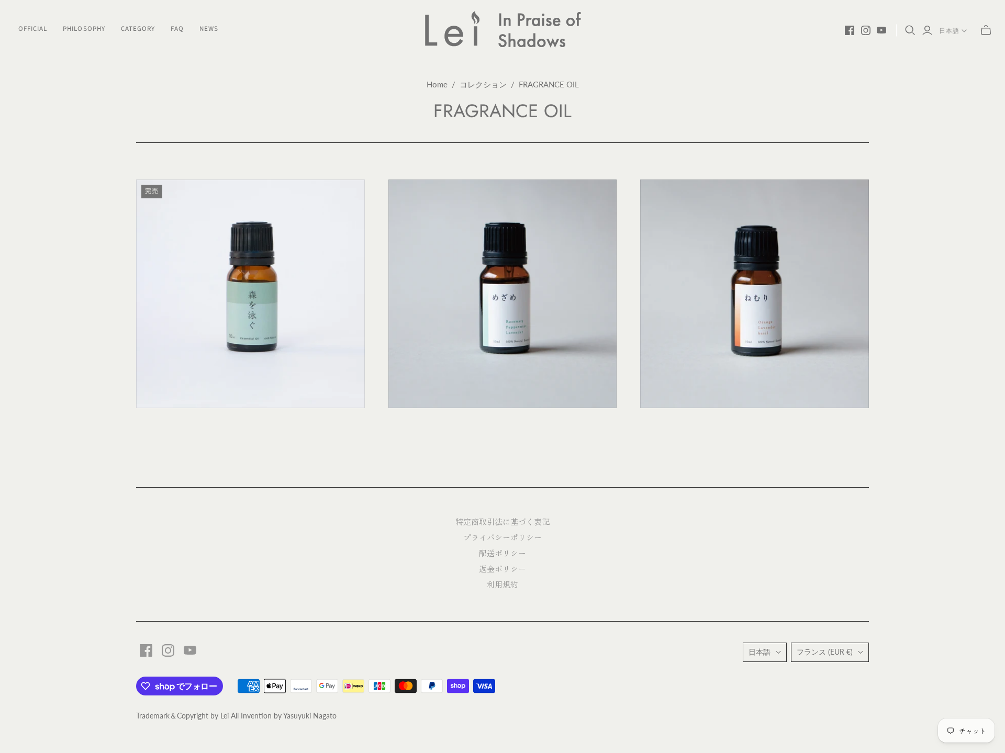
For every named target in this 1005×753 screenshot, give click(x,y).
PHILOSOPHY (84, 28)
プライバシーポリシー (502, 537)
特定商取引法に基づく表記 (502, 521)
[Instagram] (865, 30)
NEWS (208, 28)
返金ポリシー (502, 568)
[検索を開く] (910, 30)
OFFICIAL (32, 28)
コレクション (483, 84)
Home (437, 84)
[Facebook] (849, 30)
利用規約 (502, 584)
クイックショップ (191, 426)
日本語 (949, 31)
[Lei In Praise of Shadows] (502, 29)
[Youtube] (881, 30)
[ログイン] (927, 31)
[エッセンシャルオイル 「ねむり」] (754, 293)
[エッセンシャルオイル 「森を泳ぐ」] (250, 293)
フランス (825, 651)
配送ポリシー (502, 552)
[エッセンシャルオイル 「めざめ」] (502, 293)
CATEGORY (138, 28)
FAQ (177, 28)
